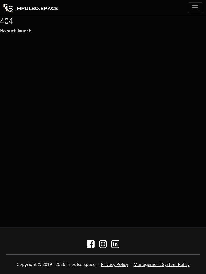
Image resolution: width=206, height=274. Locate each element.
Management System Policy (162, 264)
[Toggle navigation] (195, 7)
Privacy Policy (114, 264)
